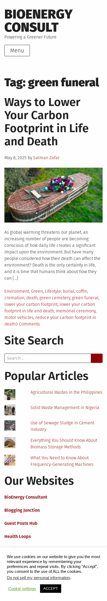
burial (68, 291)
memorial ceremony (75, 310)
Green (37, 291)
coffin (81, 291)
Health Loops (17, 536)
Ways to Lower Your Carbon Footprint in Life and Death (46, 121)
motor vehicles (18, 317)
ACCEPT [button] (50, 589)
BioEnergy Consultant (25, 497)
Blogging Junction (22, 510)
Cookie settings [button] (22, 589)
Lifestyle (53, 291)
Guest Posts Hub (21, 523)
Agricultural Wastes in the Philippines (66, 392)
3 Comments (28, 324)
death (32, 297)
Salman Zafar (46, 157)
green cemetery (55, 297)
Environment (16, 291)
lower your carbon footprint (31, 304)
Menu (17, 50)
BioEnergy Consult (38, 20)
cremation (14, 297)
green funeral (85, 297)
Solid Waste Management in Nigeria (64, 407)
